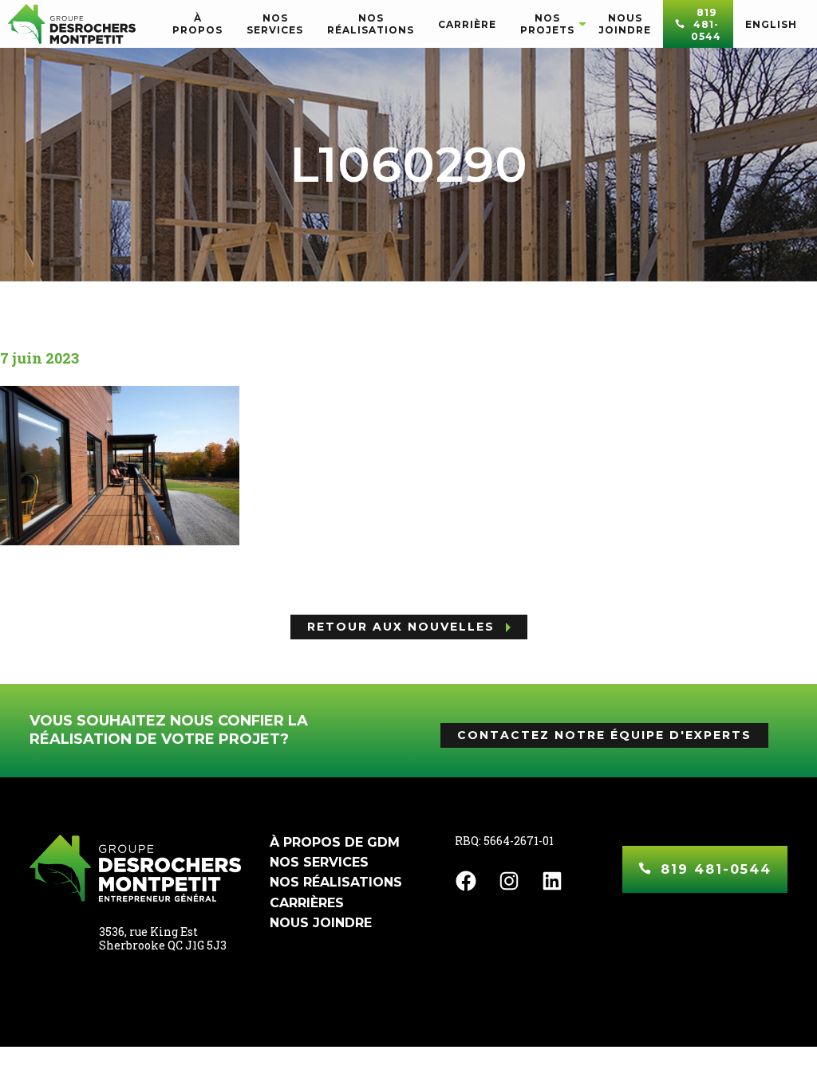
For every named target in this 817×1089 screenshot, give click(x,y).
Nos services (319, 862)
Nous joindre (321, 922)
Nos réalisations (336, 882)
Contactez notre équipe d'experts (604, 735)
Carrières (307, 902)
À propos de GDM (335, 842)
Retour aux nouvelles (401, 626)
